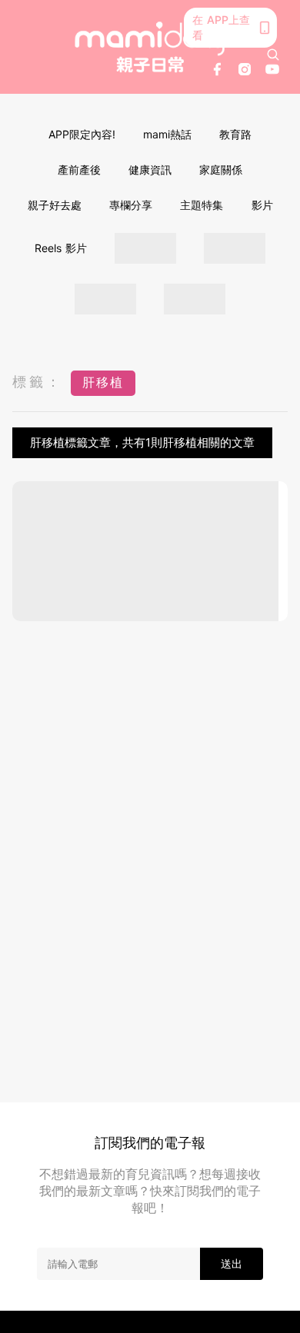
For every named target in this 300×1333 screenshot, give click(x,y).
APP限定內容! (81, 134)
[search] (273, 54)
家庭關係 (220, 169)
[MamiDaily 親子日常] (150, 46)
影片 (262, 204)
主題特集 (201, 204)
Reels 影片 (61, 247)
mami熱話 (167, 134)
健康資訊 (150, 169)
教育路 (235, 134)
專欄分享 (130, 204)
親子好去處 (55, 204)
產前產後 (79, 169)
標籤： (37, 382)
